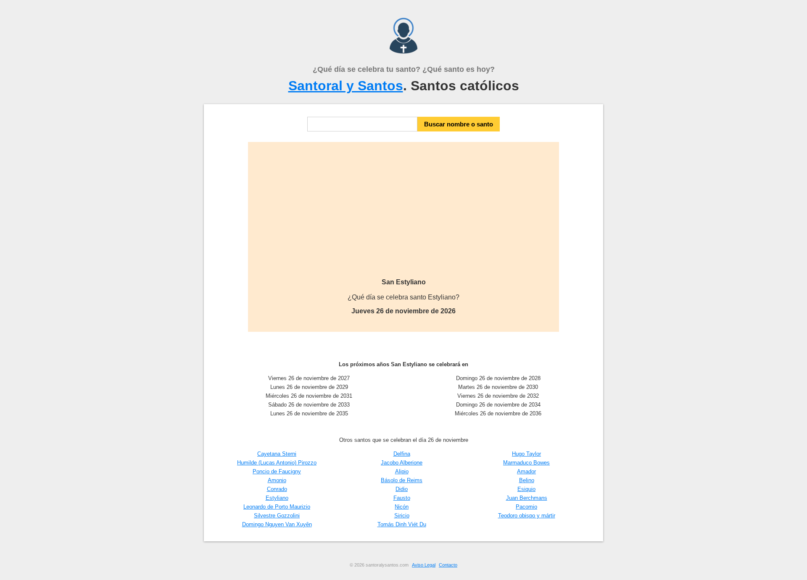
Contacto (448, 564)
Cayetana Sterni (276, 454)
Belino (526, 480)
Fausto (401, 498)
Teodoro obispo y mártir (526, 515)
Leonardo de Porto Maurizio (276, 507)
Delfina (401, 454)
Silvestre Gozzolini (277, 515)
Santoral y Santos (345, 85)
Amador (526, 471)
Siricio (401, 515)
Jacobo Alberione (401, 462)
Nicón (402, 507)
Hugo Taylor (526, 454)
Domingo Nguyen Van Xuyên (277, 524)
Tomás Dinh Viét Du (401, 524)
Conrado (277, 489)
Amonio (277, 480)
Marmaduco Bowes (526, 462)
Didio (402, 489)
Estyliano (277, 498)
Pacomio (526, 507)
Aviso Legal (423, 564)
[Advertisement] (403, 215)
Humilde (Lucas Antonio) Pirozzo (276, 462)
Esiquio (526, 489)
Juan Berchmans (526, 498)
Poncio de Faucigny (277, 471)
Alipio (402, 471)
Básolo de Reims (401, 480)
